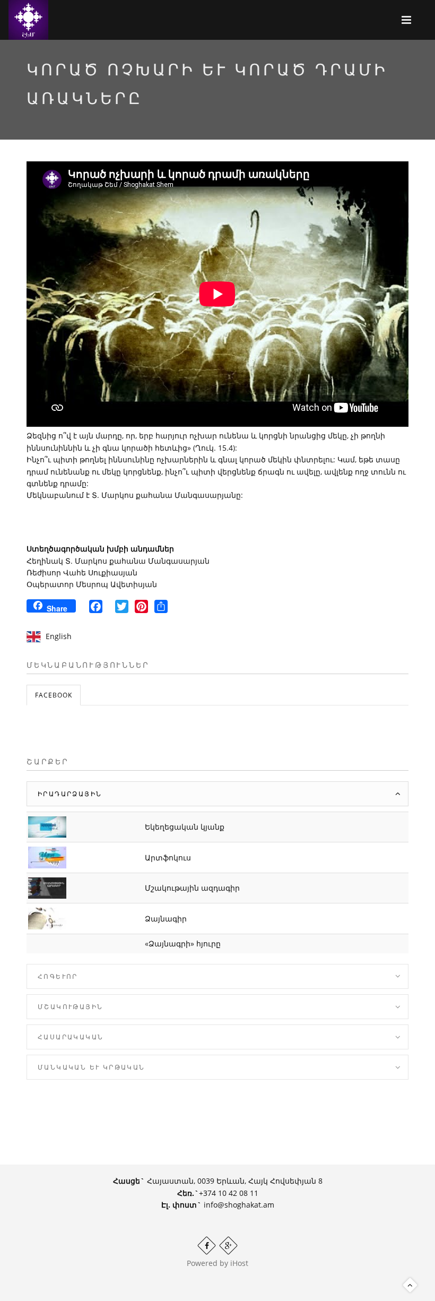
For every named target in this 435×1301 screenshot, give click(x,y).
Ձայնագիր (166, 919)
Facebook (53, 695)
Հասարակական (70, 1036)
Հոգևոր (58, 976)
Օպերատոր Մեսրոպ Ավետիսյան (92, 584)
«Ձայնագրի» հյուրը (183, 943)
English (59, 636)
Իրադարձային (70, 793)
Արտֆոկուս (168, 857)
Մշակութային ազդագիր (192, 888)
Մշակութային (70, 1006)
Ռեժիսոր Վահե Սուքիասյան (82, 572)
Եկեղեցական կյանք (184, 827)
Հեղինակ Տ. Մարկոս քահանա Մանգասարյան (118, 561)
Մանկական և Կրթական (91, 1067)
